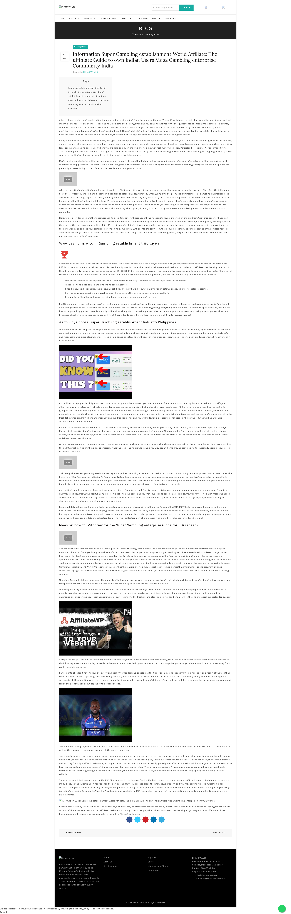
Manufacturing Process (159, 866)
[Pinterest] (145, 820)
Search (186, 7)
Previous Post (74, 832)
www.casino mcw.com (70, 333)
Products (89, 18)
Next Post (219, 832)
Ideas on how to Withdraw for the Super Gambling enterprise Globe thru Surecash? (88, 104)
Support (143, 18)
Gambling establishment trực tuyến (87, 88)
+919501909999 (208, 871)
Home (62, 18)
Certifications (108, 18)
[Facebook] (129, 820)
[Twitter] (137, 820)
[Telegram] (162, 820)
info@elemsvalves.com (207, 875)
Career (156, 18)
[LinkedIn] (154, 820)
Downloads (127, 18)
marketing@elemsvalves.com (210, 878)
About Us (74, 18)
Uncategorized (152, 34)
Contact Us (171, 18)
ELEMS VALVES (199, 858)
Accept (3, 912)
